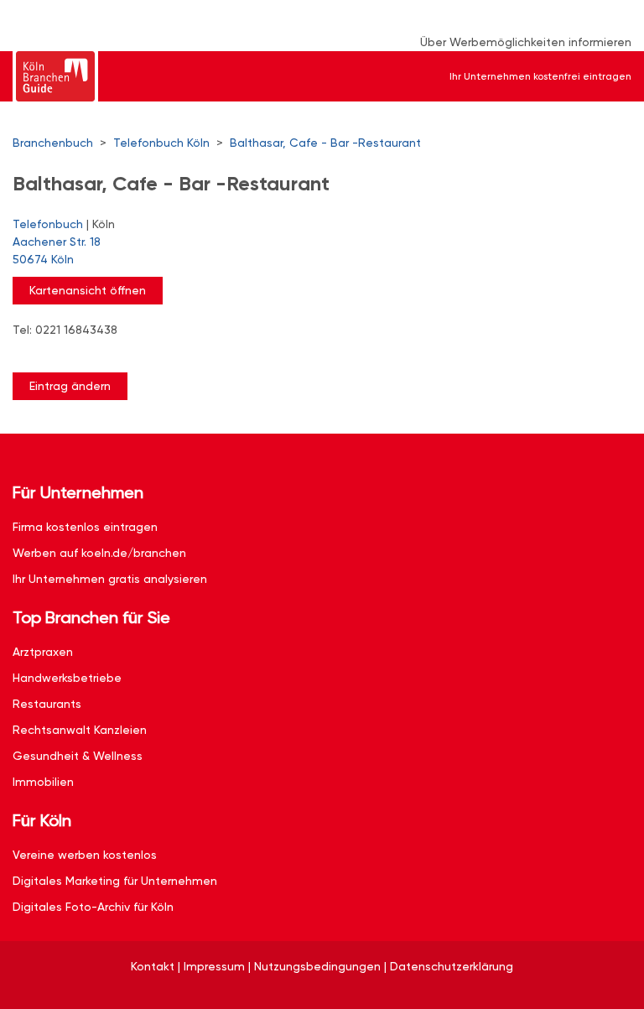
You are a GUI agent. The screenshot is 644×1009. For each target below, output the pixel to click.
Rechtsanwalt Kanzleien (80, 729)
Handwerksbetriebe (67, 677)
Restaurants (47, 703)
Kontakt (152, 966)
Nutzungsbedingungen (317, 966)
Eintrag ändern (70, 386)
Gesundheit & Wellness (78, 755)
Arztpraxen (43, 651)
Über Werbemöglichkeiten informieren (525, 42)
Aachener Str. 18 (57, 250)
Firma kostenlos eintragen (85, 526)
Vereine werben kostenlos (85, 854)
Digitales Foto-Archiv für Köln (93, 906)
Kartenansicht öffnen (87, 290)
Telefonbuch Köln (161, 142)
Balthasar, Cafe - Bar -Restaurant (325, 142)
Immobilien (43, 781)
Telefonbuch (48, 224)
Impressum (214, 966)
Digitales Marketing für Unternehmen (115, 880)
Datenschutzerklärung (451, 966)
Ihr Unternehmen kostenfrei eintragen (540, 76)
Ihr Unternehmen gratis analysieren (110, 578)
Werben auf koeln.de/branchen (99, 552)
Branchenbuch (53, 142)
